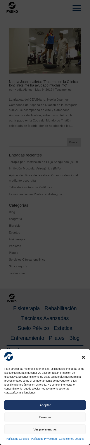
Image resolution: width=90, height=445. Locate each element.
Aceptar (45, 405)
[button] (83, 357)
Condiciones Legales (71, 438)
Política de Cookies (17, 438)
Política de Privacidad (44, 438)
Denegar (45, 417)
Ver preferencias (45, 429)
